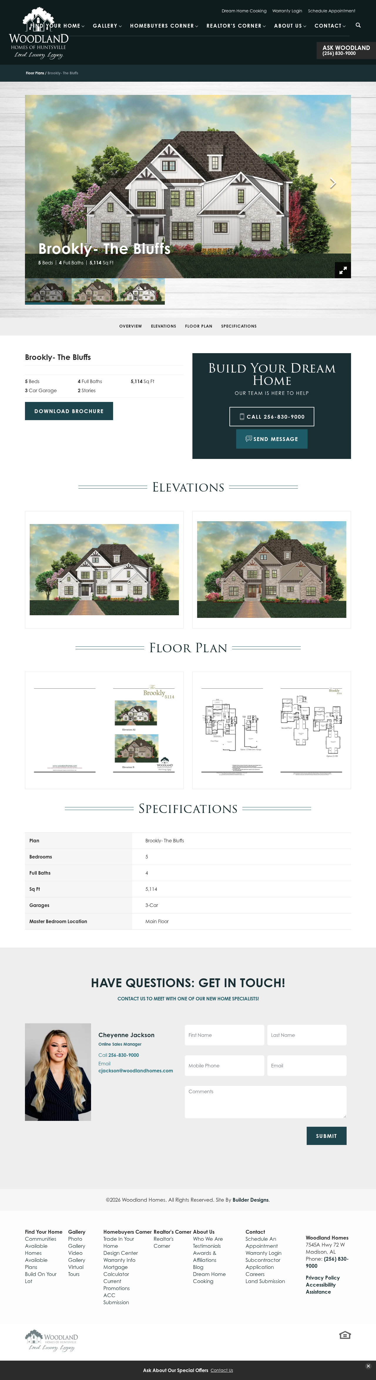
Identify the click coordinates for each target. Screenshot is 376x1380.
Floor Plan (198, 325)
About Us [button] (288, 26)
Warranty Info (119, 1260)
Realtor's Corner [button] (234, 26)
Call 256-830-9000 (276, 416)
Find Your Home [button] (55, 26)
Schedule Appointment (331, 10)
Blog (198, 1267)
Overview (130, 325)
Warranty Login (287, 10)
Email (135, 1067)
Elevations (163, 325)
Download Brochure (69, 411)
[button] (358, 29)
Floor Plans (35, 73)
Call (118, 1055)
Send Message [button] (276, 439)
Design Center (120, 1253)
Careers (255, 1274)
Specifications (239, 325)
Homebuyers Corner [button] (162, 26)
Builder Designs (250, 1200)
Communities (40, 1239)
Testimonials (207, 1246)
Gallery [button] (105, 26)
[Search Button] (358, 25)
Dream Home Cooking (244, 10)
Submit (326, 1136)
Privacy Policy (323, 1278)
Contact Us (222, 1370)
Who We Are (208, 1239)
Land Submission (265, 1281)
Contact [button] (328, 26)
